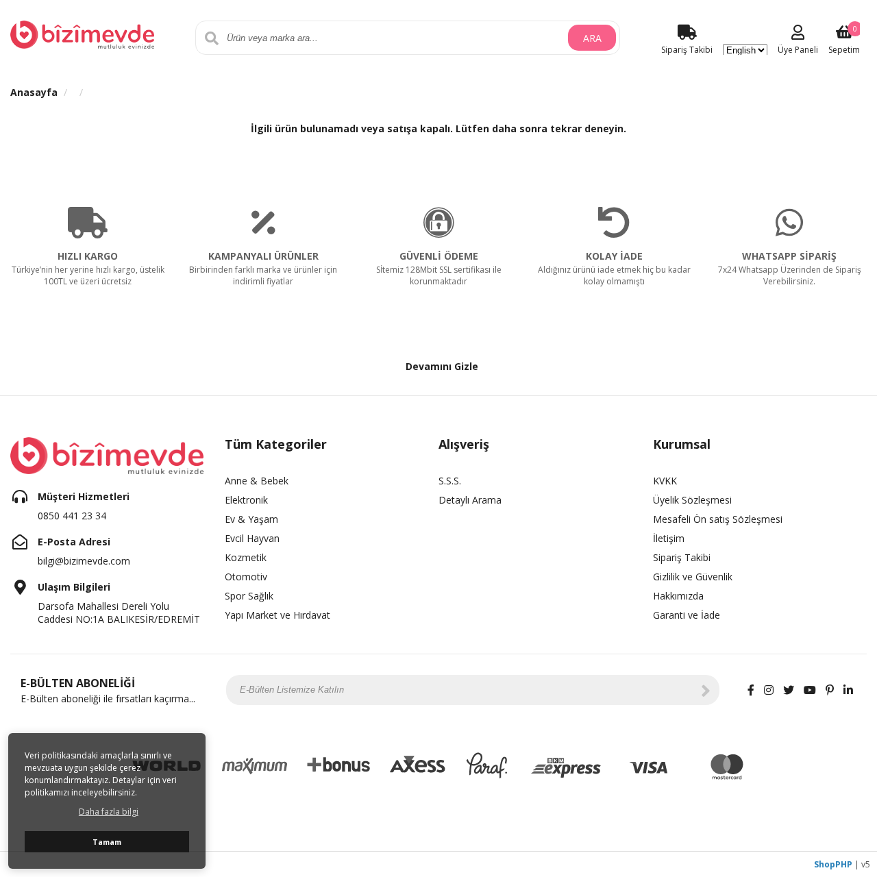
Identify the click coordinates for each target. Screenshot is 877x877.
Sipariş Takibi (682, 557)
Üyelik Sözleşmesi (692, 499)
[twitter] (789, 690)
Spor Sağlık (249, 595)
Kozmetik (246, 557)
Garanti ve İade (686, 614)
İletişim (668, 538)
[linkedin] (848, 690)
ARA (592, 38)
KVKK (665, 480)
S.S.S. (449, 480)
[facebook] (751, 690)
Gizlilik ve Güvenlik (692, 576)
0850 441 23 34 (72, 515)
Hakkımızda (678, 595)
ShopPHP (833, 864)
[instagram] (769, 690)
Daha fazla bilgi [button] (108, 811)
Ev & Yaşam (251, 519)
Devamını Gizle (442, 366)
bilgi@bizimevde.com (84, 560)
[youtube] (809, 690)
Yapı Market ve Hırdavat (277, 614)
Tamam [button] (106, 842)
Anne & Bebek (256, 480)
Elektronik (246, 499)
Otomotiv (246, 576)
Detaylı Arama (470, 499)
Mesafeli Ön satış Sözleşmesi (717, 519)
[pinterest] (829, 690)
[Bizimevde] (82, 33)
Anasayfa (34, 92)
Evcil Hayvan (252, 538)
